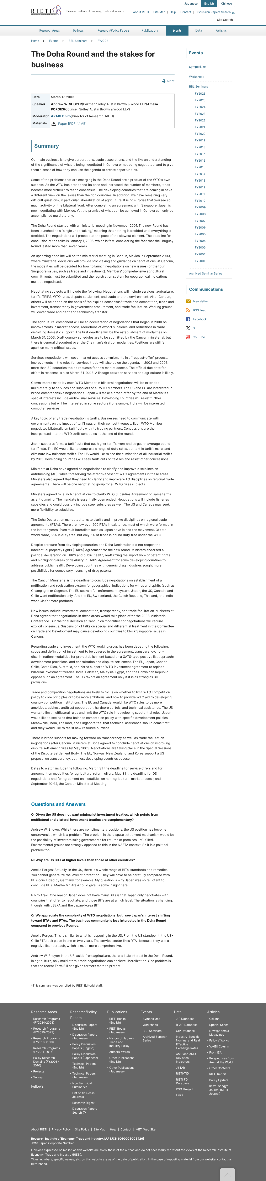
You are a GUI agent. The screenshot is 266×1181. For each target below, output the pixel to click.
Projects (38, 1071)
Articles (213, 1012)
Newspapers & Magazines (219, 1032)
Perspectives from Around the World (221, 1060)
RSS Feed (199, 310)
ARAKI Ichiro (61, 116)
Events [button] (177, 31)
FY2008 (200, 214)
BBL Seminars (78, 40)
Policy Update (218, 1080)
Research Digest (83, 1102)
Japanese (191, 3)
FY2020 (200, 133)
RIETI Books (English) (117, 1020)
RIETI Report (217, 1074)
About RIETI (141, 12)
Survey (38, 1077)
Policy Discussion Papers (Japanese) (85, 1055)
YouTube (199, 337)
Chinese (226, 3)
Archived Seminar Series (205, 273)
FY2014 (200, 174)
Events (53, 40)
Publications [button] (150, 31)
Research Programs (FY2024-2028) (46, 1020)
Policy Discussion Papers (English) (84, 1046)
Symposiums (197, 66)
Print (171, 81)
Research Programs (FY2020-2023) (46, 1030)
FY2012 (200, 187)
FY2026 (200, 93)
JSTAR (180, 1067)
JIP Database (185, 1018)
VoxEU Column (219, 1046)
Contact (185, 12)
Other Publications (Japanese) (121, 1069)
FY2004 (200, 240)
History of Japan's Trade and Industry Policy (121, 1041)
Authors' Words (119, 1052)
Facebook (200, 319)
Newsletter (200, 301)
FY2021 (200, 127)
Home (35, 40)
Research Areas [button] (48, 31)
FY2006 (200, 227)
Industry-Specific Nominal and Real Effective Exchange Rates (188, 1042)
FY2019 (200, 140)
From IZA (215, 1052)
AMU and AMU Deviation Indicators (186, 1057)
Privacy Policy (61, 1129)
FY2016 (200, 160)
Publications (117, 1012)
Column (214, 1018)
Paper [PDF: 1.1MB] (72, 124)
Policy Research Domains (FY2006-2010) (46, 1061)
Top (227, 1174)
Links (179, 1095)
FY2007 (200, 221)
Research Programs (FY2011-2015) (46, 1050)
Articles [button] (222, 31)
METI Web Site (145, 1129)
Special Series (218, 1024)
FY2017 (200, 154)
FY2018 (200, 147)
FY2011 (200, 194)
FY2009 (200, 207)
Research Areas (44, 1012)
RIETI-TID (182, 1073)
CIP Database (185, 1031)
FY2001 (200, 261)
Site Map (159, 12)
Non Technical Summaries (82, 1085)
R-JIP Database (186, 1024)
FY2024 (200, 107)
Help (173, 12)
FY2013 (200, 180)
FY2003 (200, 247)
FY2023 (200, 113)
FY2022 (200, 120)
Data (177, 1012)
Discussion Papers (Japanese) (84, 1036)
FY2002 (102, 40)
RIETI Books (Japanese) (117, 1030)
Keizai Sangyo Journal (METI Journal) (218, 1089)
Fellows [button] (78, 31)
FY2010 (200, 200)
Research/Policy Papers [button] (113, 31)
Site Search (225, 19)
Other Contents (219, 1068)
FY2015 (200, 167)
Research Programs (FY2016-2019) (46, 1040)
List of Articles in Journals (83, 1094)
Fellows (37, 1086)
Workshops (196, 76)
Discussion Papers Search (213, 12)
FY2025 (200, 100)
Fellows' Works (219, 1040)
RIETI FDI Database (182, 1081)
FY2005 (200, 234)
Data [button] (198, 31)
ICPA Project (184, 1089)
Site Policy (82, 1129)
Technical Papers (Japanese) (84, 1075)
